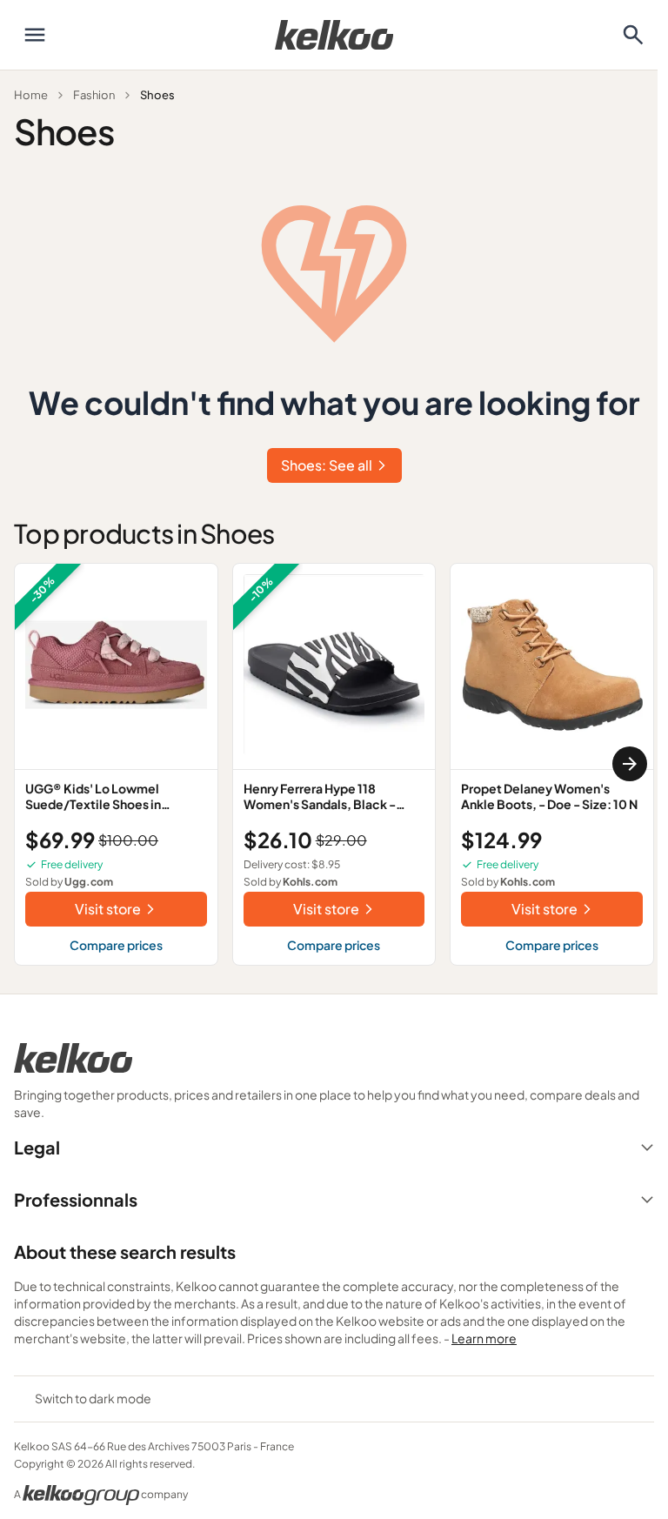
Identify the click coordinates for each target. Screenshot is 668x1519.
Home (31, 95)
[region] (334, 764)
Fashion (94, 95)
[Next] (629, 763)
